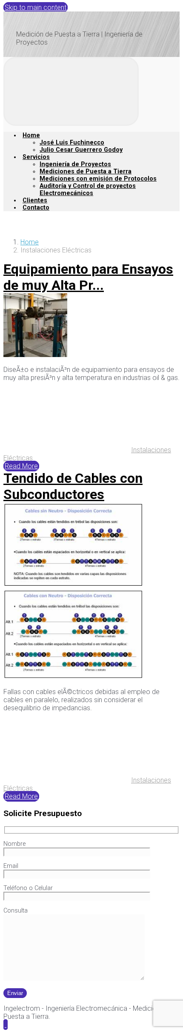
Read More (21, 466)
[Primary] (71, 91)
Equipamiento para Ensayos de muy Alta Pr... (88, 277)
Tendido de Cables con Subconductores (73, 486)
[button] (5, 1024)
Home (29, 242)
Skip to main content (35, 7)
